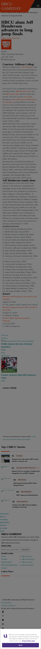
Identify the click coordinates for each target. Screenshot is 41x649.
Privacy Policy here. (28, 641)
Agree (20, 645)
